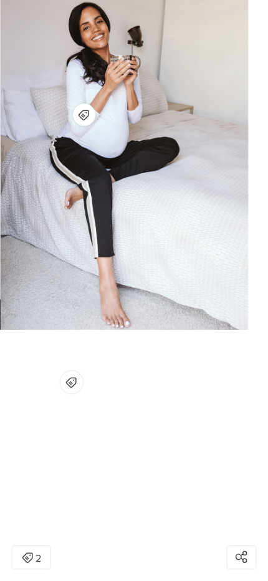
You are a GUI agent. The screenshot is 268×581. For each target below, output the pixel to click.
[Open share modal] (241, 557)
